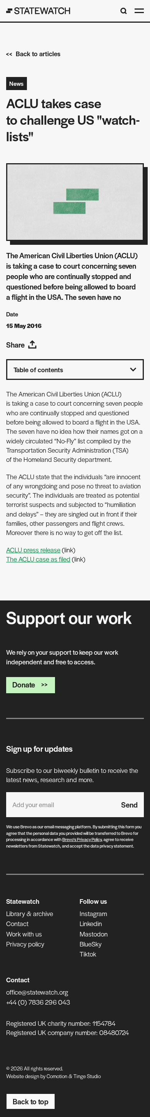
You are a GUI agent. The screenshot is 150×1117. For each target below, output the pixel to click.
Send (129, 804)
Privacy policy (25, 943)
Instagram (93, 913)
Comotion (57, 1076)
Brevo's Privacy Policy (82, 839)
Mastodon (94, 933)
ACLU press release (33, 549)
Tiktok (88, 953)
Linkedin (91, 923)
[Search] (123, 11)
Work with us (24, 933)
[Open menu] (139, 10)
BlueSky (91, 943)
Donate (23, 684)
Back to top (30, 1101)
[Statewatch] (38, 10)
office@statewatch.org (37, 992)
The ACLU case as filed (38, 559)
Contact (17, 923)
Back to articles (38, 53)
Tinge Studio (87, 1076)
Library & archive (29, 913)
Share (15, 344)
